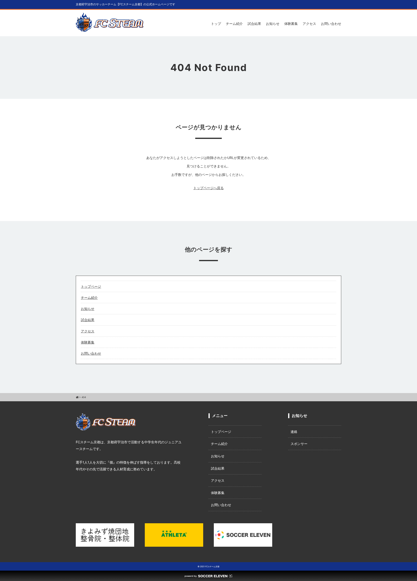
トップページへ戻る (208, 188)
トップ (216, 24)
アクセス (309, 24)
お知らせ (272, 24)
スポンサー (299, 444)
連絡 (294, 432)
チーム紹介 (234, 24)
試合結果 (254, 24)
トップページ (91, 286)
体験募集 (291, 24)
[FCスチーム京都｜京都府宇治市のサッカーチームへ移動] (77, 397)
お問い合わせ (331, 24)
